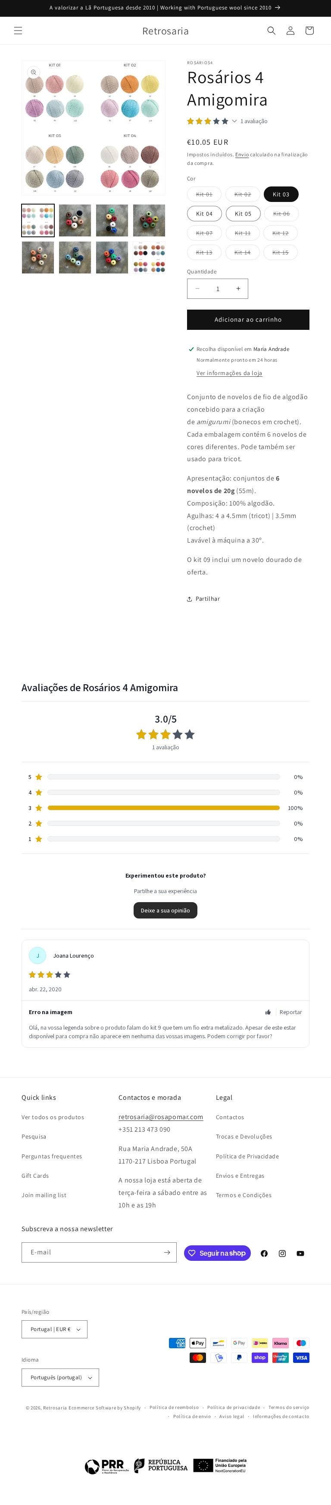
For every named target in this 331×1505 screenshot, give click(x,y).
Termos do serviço (289, 1407)
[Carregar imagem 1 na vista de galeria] (38, 220)
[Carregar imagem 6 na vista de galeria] (75, 257)
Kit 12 (285, 235)
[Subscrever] (166, 1252)
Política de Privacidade (247, 1156)
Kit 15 (285, 254)
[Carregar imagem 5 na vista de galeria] (38, 257)
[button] (18, 30)
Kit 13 (209, 254)
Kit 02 (247, 196)
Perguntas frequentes (52, 1156)
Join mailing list (44, 1195)
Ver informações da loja (229, 373)
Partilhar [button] (208, 598)
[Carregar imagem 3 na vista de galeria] (112, 220)
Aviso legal (231, 1416)
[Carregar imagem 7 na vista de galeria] (112, 257)
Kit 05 (243, 213)
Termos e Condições (244, 1195)
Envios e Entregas (240, 1175)
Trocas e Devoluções (244, 1136)
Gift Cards (35, 1175)
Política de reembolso (174, 1407)
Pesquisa (34, 1136)
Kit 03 (281, 194)
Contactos (230, 1117)
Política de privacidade (233, 1407)
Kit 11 (247, 235)
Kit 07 (209, 235)
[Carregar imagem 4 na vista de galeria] (149, 220)
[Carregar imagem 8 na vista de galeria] (149, 257)
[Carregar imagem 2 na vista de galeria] (75, 220)
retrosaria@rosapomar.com (161, 1116)
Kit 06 (286, 215)
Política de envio (192, 1416)
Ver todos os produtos (53, 1117)
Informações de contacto (281, 1416)
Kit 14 (247, 254)
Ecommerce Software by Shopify (105, 1408)
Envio (242, 154)
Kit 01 (209, 196)
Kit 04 (204, 213)
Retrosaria (55, 1408)
